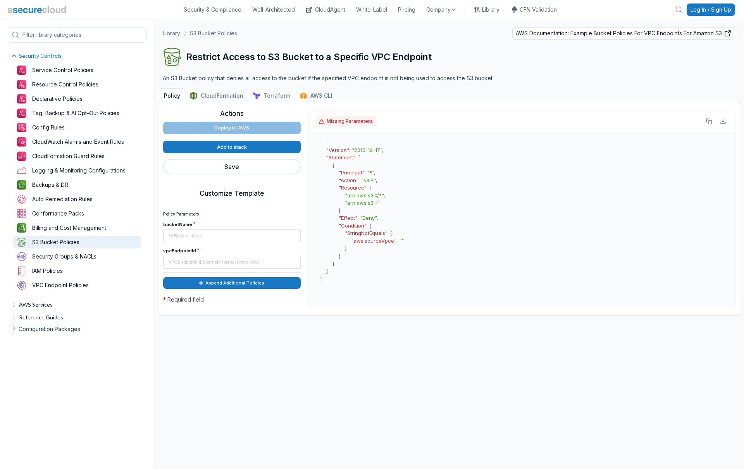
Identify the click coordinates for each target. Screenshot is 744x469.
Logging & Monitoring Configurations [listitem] (79, 170)
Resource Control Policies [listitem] (65, 84)
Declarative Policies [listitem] (57, 98)
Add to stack (232, 147)
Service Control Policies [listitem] (62, 70)
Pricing (406, 9)
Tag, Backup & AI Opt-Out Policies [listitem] (75, 113)
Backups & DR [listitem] (50, 184)
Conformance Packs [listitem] (58, 213)
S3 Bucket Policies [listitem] (55, 242)
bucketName (177, 224)
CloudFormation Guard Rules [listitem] (68, 156)
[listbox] (442, 9)
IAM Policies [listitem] (47, 270)
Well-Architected (273, 9)
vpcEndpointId (179, 250)
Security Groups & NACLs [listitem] (64, 256)
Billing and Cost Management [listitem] (69, 227)
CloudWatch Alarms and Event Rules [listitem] (78, 141)
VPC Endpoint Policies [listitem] (60, 285)
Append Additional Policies (234, 283)
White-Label (371, 9)
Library (490, 9)
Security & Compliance (212, 9)
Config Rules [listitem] (48, 127)
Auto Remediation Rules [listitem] (62, 199)
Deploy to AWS (231, 127)
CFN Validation (538, 9)
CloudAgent (330, 9)
